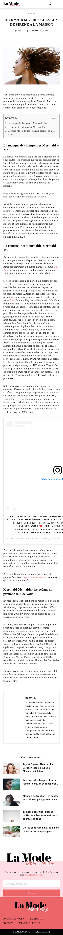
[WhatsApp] (40, 39)
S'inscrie (31, 893)
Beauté (31, 13)
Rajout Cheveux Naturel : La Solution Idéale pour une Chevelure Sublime (38, 768)
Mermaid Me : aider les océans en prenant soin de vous (31, 133)
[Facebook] (17, 39)
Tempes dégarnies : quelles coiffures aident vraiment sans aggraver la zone (40, 815)
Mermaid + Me (38, 538)
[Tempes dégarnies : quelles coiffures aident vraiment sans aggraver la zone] (11, 816)
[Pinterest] (32, 39)
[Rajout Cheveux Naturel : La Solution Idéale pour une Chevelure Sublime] (11, 768)
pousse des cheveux (35, 577)
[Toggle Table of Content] (52, 118)
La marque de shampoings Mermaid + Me (27, 123)
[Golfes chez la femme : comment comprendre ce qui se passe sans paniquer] (11, 831)
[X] (25, 39)
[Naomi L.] (15, 717)
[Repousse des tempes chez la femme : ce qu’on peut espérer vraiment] (11, 784)
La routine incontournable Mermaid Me (26, 127)
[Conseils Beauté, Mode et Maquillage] (11, 4)
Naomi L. (35, 30)
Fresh (12, 300)
